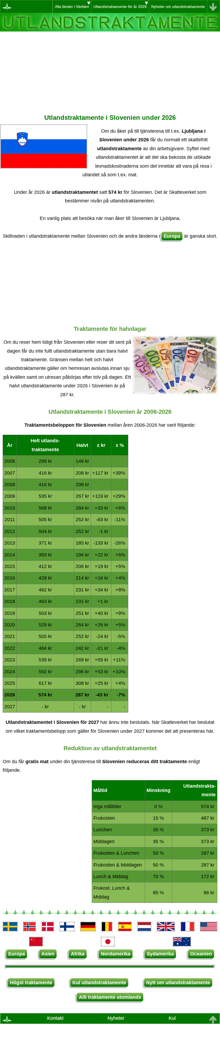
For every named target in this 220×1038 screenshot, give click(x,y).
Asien (47, 953)
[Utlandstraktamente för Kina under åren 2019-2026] (36, 945)
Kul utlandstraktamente (99, 982)
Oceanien (201, 953)
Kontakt (55, 1018)
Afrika (78, 953)
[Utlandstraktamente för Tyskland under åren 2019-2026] (88, 929)
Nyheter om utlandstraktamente (178, 6)
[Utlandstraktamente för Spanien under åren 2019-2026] (125, 929)
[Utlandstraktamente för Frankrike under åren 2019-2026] (188, 929)
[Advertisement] (110, 69)
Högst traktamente (31, 982)
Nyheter (116, 1018)
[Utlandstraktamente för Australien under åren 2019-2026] (182, 945)
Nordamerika (115, 953)
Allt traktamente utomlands (110, 997)
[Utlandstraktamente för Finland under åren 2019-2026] (67, 929)
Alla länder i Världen (72, 6)
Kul (172, 1018)
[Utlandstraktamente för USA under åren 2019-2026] (208, 929)
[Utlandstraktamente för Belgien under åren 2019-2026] (106, 929)
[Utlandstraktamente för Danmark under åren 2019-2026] (48, 929)
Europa (172, 236)
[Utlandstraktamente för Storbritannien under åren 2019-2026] (166, 929)
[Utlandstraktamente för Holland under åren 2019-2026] (144, 929)
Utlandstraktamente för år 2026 (120, 6)
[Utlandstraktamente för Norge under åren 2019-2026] (29, 929)
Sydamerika (160, 953)
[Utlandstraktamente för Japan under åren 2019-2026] (108, 945)
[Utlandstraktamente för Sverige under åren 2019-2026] (10, 929)
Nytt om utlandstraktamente (178, 982)
